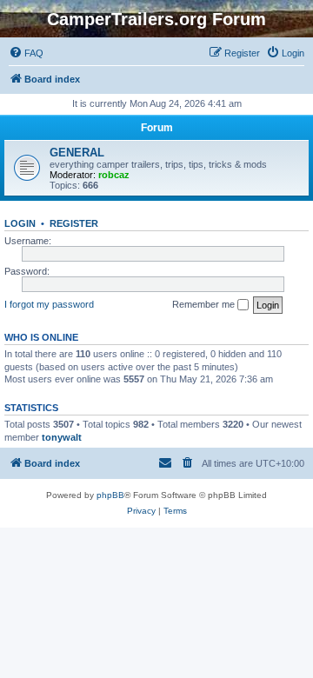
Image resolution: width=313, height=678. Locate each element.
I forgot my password (49, 304)
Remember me (204, 304)
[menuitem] (26, 53)
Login (20, 223)
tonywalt (62, 437)
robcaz (114, 175)
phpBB (110, 495)
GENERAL (77, 152)
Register (74, 223)
